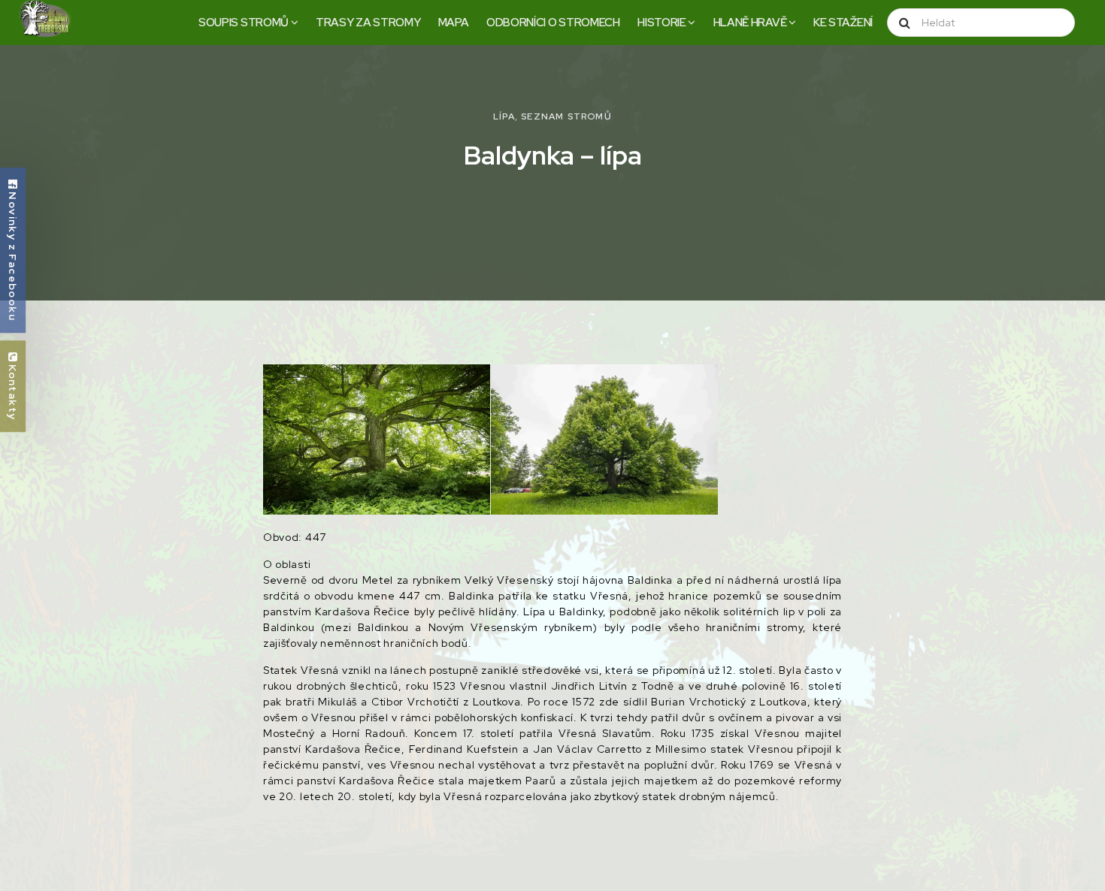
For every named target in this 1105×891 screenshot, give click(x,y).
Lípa (504, 116)
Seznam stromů (566, 116)
